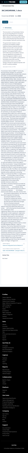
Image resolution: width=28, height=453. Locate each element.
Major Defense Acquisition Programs (11, 303)
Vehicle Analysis (6, 373)
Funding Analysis (6, 371)
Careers (4, 421)
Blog (3, 419)
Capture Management (8, 400)
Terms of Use (5, 435)
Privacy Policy (5, 433)
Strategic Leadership (7, 404)
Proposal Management (8, 402)
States (4, 309)
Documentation (6, 428)
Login (3, 392)
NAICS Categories (6, 305)
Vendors (4, 316)
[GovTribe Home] (9, 2)
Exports (4, 339)
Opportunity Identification (9, 398)
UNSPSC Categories (7, 314)
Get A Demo (5, 414)
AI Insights (5, 346)
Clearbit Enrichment (7, 318)
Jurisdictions (5, 310)
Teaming (4, 363)
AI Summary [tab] (8, 28)
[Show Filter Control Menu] (24, 244)
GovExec (18, 448)
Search (4, 338)
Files (3, 332)
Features (4, 390)
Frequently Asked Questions (9, 431)
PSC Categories (6, 307)
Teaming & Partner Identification (10, 406)
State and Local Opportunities (10, 330)
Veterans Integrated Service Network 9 (13, 245)
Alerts (3, 361)
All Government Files (8, 6)
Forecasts (4, 326)
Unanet (4, 384)
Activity (4, 336)
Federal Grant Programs (8, 301)
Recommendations (7, 349)
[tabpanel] (14, 49)
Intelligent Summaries (8, 347)
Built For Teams (6, 380)
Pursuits (4, 360)
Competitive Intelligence (8, 407)
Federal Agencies (6, 297)
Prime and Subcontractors (9, 334)
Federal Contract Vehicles (8, 299)
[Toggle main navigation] (2, 2)
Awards (4, 324)
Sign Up (4, 416)
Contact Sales (5, 430)
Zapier (4, 382)
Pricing (4, 417)
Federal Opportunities (8, 328)
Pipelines (4, 358)
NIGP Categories (6, 312)
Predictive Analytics (7, 351)
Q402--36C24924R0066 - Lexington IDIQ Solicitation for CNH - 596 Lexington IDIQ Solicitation (14, 250)
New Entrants (5, 370)
